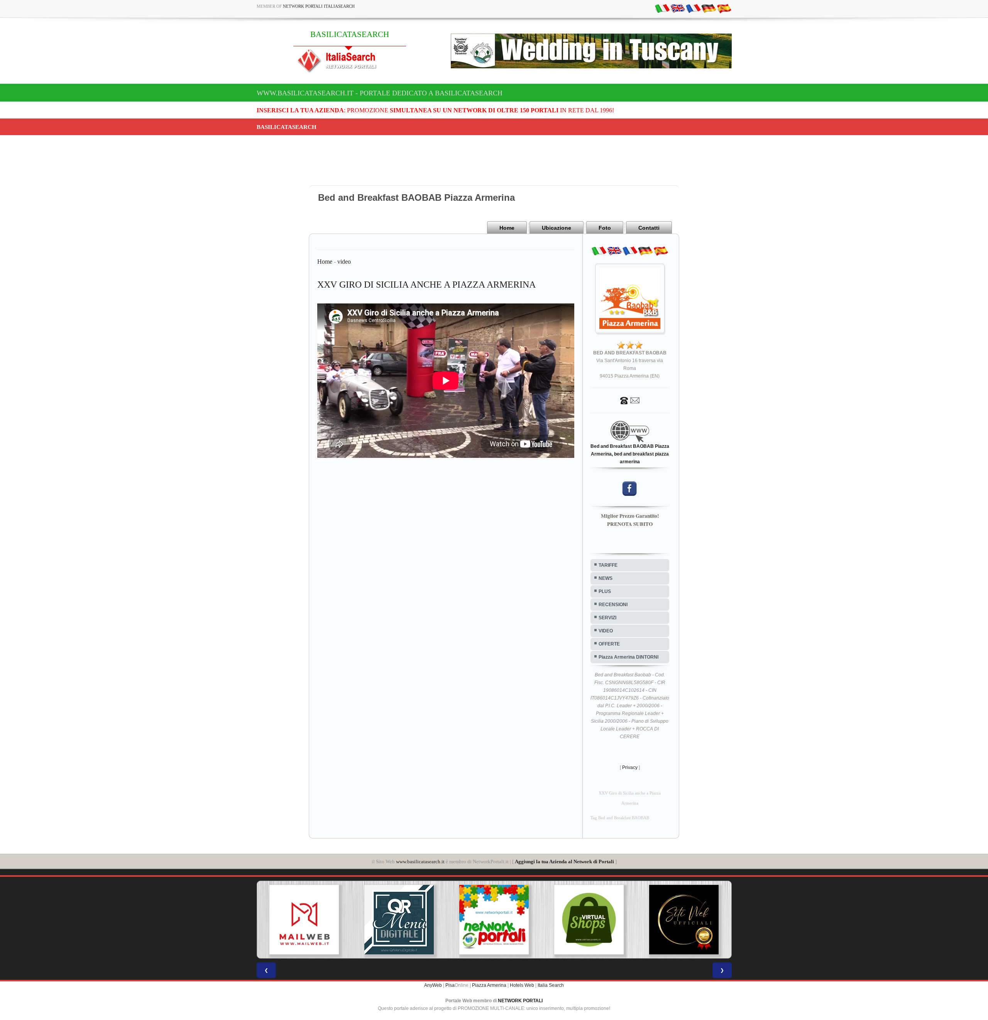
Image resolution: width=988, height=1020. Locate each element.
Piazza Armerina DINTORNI (628, 657)
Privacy (630, 767)
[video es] (724, 8)
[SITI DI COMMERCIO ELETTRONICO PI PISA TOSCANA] (528, 919)
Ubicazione (556, 228)
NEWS (605, 578)
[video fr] (693, 8)
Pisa (450, 985)
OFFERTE (609, 644)
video (344, 261)
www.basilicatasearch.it (420, 861)
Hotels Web (522, 985)
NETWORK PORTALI (520, 1000)
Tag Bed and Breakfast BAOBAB (619, 818)
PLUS (605, 591)
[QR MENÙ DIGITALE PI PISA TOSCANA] (339, 919)
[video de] (708, 8)
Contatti (649, 228)
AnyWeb (433, 985)
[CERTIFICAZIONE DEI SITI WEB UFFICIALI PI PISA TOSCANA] (623, 919)
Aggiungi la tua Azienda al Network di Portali (564, 861)
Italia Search (551, 985)
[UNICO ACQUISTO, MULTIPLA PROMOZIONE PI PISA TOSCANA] (434, 919)
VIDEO (606, 631)
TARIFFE (608, 565)
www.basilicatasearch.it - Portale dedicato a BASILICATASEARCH (379, 93)
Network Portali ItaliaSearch (319, 6)
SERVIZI (607, 617)
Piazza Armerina (489, 985)
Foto (605, 228)
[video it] (662, 8)
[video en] (677, 8)
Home (506, 228)
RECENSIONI (613, 604)
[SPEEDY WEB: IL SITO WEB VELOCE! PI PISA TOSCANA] (718, 919)
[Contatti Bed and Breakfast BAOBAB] (629, 400)
